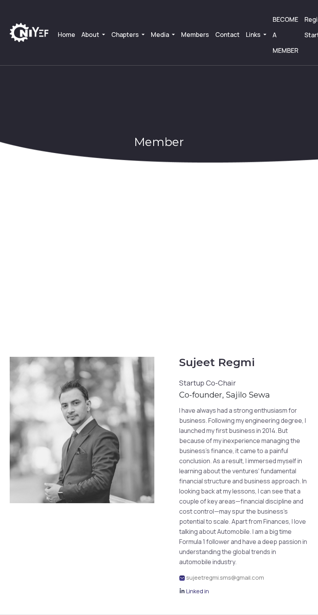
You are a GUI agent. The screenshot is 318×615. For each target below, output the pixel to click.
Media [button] (160, 34)
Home (66, 34)
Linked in (197, 591)
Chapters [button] (125, 34)
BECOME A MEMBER (285, 35)
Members (195, 34)
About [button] (90, 34)
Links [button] (254, 34)
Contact (227, 34)
